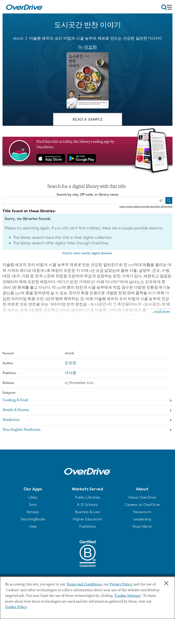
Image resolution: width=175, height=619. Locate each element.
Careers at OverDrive (142, 504)
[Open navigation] (166, 7)
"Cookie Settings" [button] (127, 596)
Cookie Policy (16, 607)
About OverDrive (142, 497)
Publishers (87, 526)
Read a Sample (88, 119)
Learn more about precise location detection (146, 206)
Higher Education (87, 519)
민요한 (90, 47)
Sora (32, 504)
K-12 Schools (87, 504)
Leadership (142, 519)
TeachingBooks (32, 519)
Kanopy (33, 512)
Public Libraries (87, 497)
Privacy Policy (121, 584)
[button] (32, 489)
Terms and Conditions (84, 584)
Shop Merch (142, 526)
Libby (32, 497)
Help (33, 526)
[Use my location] (160, 200)
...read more (161, 312)
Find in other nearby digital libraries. (87, 253)
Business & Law (87, 512)
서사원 (70, 373)
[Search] (168, 200)
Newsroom (142, 512)
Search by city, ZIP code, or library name (87, 194)
